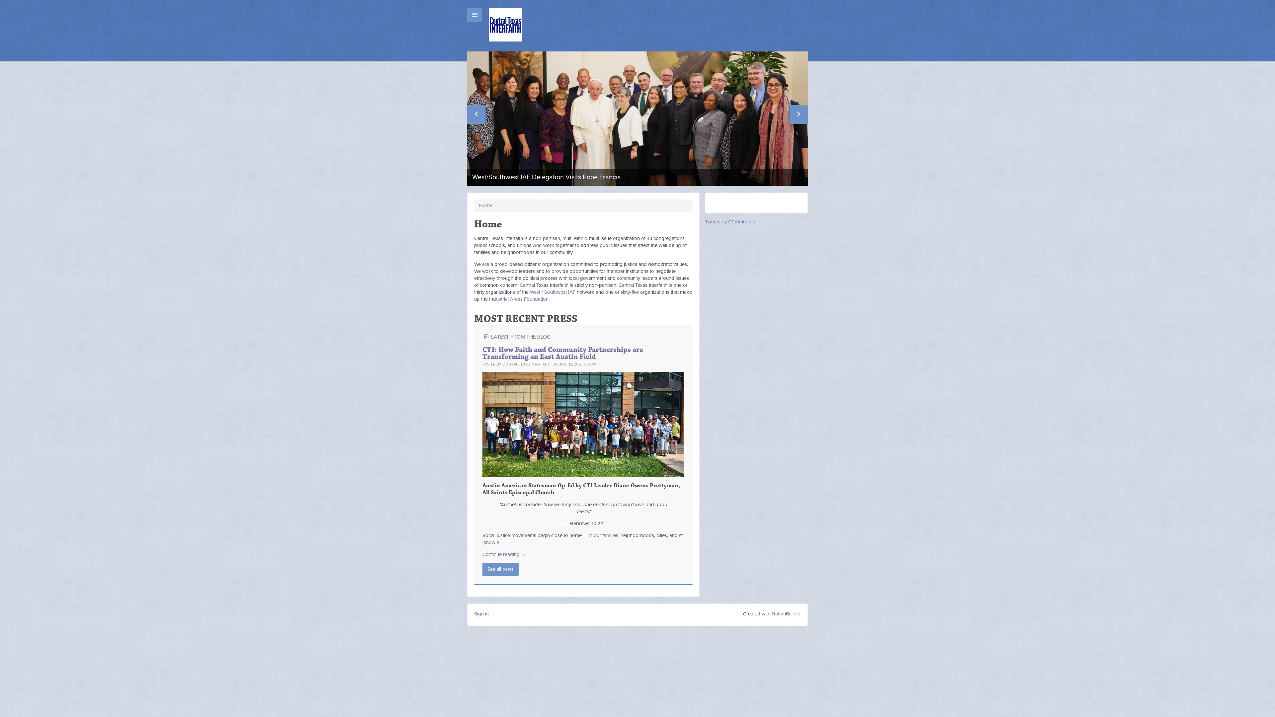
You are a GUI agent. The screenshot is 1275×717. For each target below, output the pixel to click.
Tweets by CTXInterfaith (730, 222)
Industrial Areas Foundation (519, 299)
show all (492, 542)
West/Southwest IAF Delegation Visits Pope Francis (546, 177)
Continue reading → (504, 554)
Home (485, 205)
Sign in (481, 614)
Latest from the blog (520, 337)
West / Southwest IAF (552, 292)
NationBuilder (786, 614)
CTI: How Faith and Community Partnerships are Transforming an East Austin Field (562, 353)
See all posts (500, 569)
